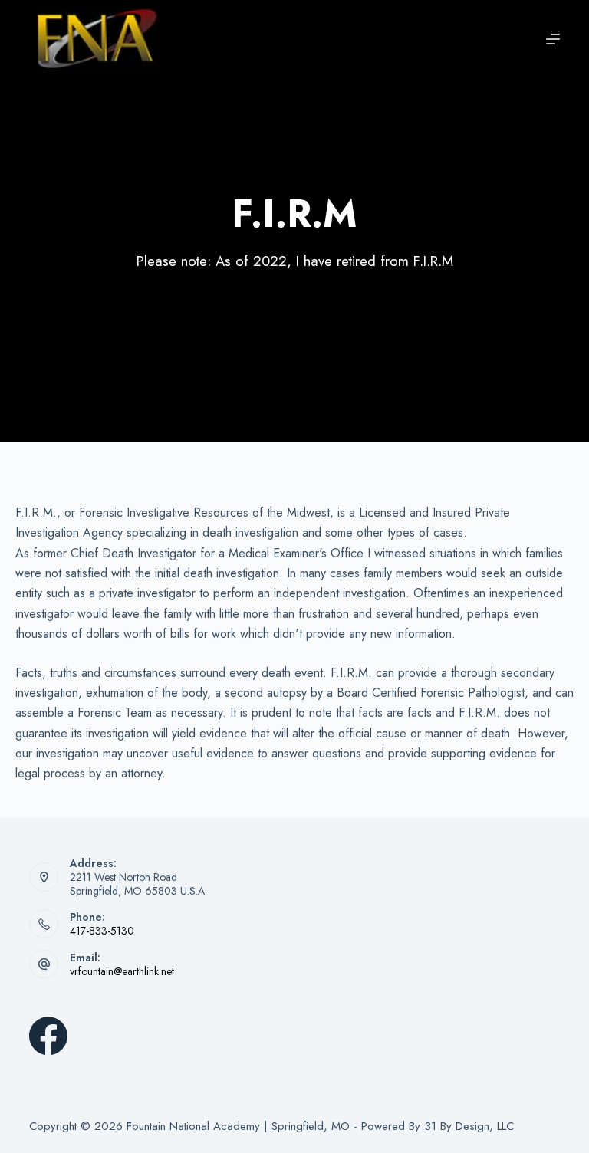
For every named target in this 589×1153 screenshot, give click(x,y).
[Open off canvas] (553, 39)
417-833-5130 (102, 930)
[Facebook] (48, 1036)
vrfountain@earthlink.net (122, 971)
